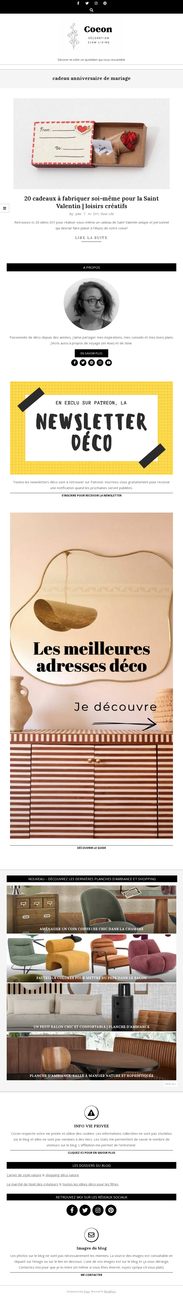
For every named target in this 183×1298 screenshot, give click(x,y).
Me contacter (91, 1275)
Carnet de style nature (24, 1175)
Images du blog (92, 1248)
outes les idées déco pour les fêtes (91, 1184)
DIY (96, 213)
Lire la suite (91, 238)
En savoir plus (91, 353)
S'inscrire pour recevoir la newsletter (92, 495)
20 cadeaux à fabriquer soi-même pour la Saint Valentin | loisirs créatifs (91, 202)
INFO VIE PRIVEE (91, 1125)
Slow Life (107, 213)
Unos (87, 1291)
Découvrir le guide (91, 848)
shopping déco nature (62, 1175)
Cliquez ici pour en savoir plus (91, 1153)
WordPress (110, 1291)
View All (170, 1084)
